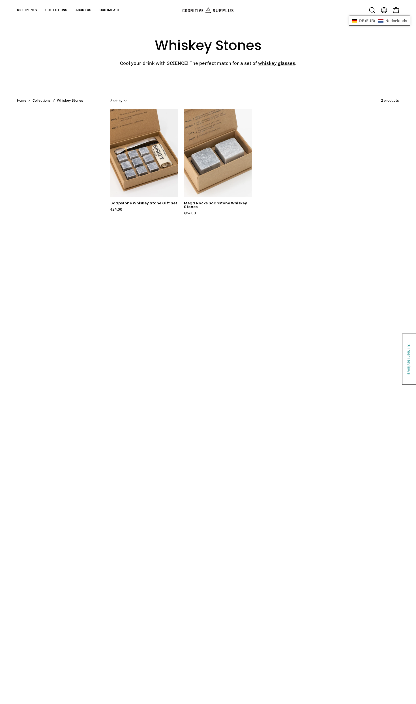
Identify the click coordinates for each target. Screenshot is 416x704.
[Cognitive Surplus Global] (208, 10)
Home (21, 100)
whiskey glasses (276, 63)
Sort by (116, 100)
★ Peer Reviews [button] (409, 359)
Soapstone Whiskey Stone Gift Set (143, 203)
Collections (42, 100)
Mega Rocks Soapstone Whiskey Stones (215, 205)
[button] (27, 10)
